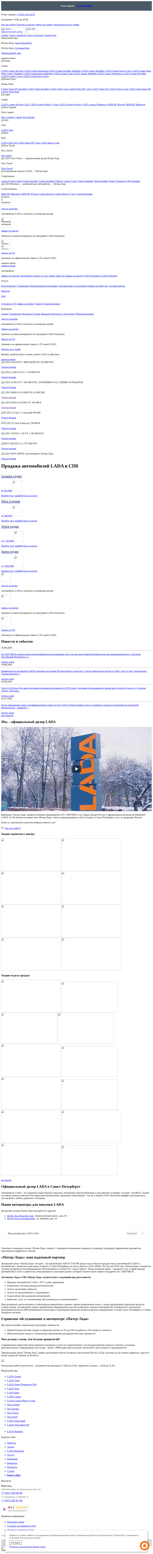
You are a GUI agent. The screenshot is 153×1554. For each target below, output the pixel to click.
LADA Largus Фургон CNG (15, 104)
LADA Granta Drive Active (35, 76)
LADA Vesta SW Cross (80, 89)
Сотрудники (68, 314)
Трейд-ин (60, 276)
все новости (7, 715)
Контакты (57, 314)
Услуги (10, 1455)
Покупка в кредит (25, 24)
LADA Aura (7, 130)
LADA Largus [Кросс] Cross (44, 104)
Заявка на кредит (74, 276)
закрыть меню (8, 266)
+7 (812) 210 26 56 (25, 14)
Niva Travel (6, 168)
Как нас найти (8, 24)
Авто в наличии (35, 35)
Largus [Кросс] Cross (65, 194)
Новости (5, 291)
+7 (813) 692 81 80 (11, 1500)
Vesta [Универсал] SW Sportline (124, 181)
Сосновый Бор (21, 48)
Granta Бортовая (84, 194)
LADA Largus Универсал (94, 104)
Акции (47, 35)
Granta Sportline (30, 181)
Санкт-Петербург (23, 43)
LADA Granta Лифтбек (85, 73)
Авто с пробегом (17, 35)
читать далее (7, 662)
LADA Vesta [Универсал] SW (22, 1384)
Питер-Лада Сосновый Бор (21, 1218)
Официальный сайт (11, 53)
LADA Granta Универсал (110, 73)
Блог (54, 35)
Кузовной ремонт (51, 304)
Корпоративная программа (44, 286)
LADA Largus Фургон (70, 104)
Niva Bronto (28, 117)
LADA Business (15, 1431)
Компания (12, 1459)
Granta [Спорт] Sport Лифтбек (78, 181)
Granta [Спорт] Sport (11, 181)
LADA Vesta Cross (59, 89)
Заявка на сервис (25, 304)
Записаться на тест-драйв (66, 24)
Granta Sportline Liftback (51, 181)
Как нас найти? (13, 828)
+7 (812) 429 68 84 (84, 6)
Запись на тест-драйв (44, 276)
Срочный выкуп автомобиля (72, 286)
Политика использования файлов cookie (27, 1547)
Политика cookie (15, 1522)
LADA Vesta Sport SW (140, 89)
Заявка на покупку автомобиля (17, 276)
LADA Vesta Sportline (38, 89)
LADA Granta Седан (11, 76)
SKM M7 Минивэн (135, 104)
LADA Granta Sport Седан (118, 71)
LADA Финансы (92, 276)
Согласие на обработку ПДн (21, 1526)
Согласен (15, 1543)
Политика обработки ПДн (20, 1530)
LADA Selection (109, 276)
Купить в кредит (29, 495)
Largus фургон (46, 194)
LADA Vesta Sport (10, 92)
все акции (6, 1180)
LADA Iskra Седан (50, 143)
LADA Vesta (13, 1380)
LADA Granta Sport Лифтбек (37, 73)
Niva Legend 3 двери (11, 117)
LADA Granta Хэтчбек (134, 73)
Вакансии (46, 314)
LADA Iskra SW (9, 143)
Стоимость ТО (8, 304)
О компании (15, 314)
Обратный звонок (84, 314)
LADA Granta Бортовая (36, 71)
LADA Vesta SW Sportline (14, 89)
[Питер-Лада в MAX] (4, 1508)
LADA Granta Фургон (12, 71)
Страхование (23, 286)
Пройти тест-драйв (11, 495)
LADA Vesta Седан (118, 89)
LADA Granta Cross (63, 73)
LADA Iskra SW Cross (29, 143)
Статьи (10, 1471)
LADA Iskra (13, 1392)
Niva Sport (6, 155)
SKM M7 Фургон (116, 104)
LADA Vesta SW (100, 89)
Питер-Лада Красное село (20, 1216)
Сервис (5, 35)
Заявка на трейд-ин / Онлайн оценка (106, 286)
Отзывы (36, 314)
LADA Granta (14, 1376)
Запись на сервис (44, 24)
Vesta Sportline (101, 181)
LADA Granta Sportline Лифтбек (64, 71)
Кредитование (8, 286)
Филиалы (27, 314)
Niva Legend (13, 1404)
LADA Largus (14, 1396)
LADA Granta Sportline (92, 71)
